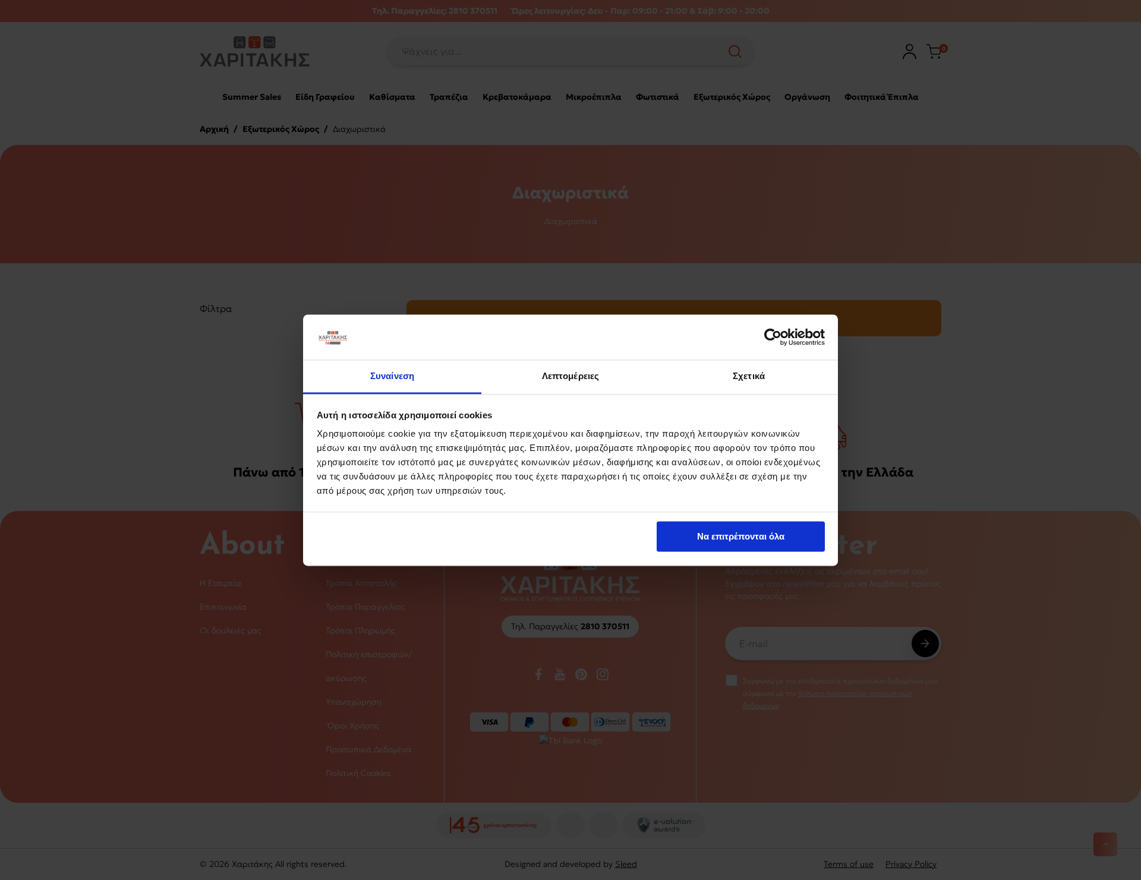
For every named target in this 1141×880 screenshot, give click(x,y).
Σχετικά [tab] (749, 376)
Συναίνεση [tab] (392, 376)
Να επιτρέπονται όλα (740, 536)
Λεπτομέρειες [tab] (570, 376)
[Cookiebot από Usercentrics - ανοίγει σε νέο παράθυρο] (773, 337)
